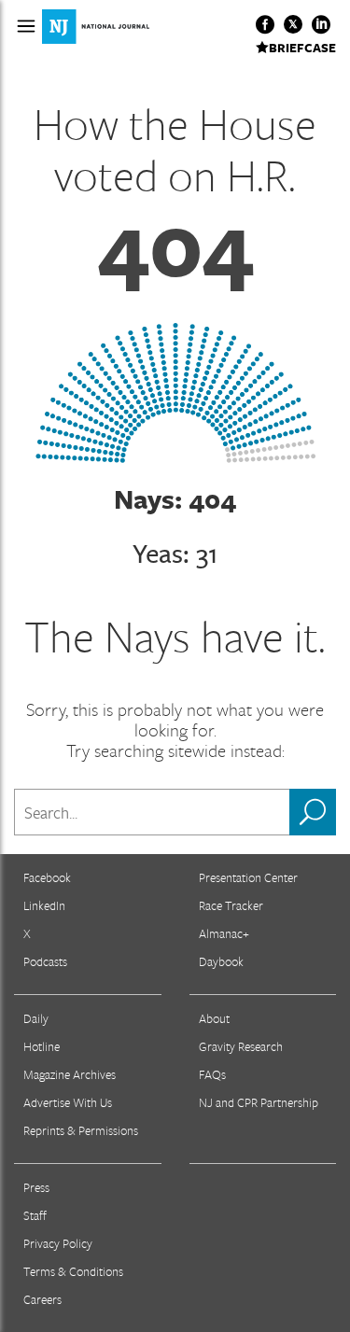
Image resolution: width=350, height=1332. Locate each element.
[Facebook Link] (265, 24)
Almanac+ (224, 933)
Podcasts (45, 961)
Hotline (41, 1046)
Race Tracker (231, 905)
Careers (42, 1299)
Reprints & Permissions (80, 1130)
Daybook (221, 961)
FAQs (212, 1074)
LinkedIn (44, 905)
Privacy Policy (57, 1243)
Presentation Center (248, 877)
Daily (36, 1018)
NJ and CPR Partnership (258, 1102)
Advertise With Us (67, 1102)
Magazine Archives (69, 1074)
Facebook (47, 877)
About (214, 1018)
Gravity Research (241, 1046)
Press (36, 1187)
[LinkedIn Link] (321, 24)
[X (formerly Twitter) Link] (293, 24)
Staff (35, 1215)
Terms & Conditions (73, 1271)
